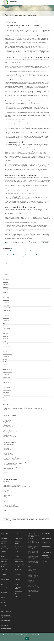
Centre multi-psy (45, 555)
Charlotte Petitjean (6, 377)
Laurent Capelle (6, 287)
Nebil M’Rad (5, 364)
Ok (27, 638)
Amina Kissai (5, 338)
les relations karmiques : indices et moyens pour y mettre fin (18, 250)
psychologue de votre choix (8, 520)
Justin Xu (4, 400)
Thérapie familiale (4, 625)
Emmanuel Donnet (6, 310)
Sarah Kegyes (5, 336)
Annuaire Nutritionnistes (46, 552)
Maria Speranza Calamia (5, 548)
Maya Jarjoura (5, 333)
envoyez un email (24, 519)
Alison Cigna (5, 292)
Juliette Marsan (6, 356)
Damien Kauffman (4, 602)
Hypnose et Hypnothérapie (6, 628)
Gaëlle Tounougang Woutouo (18, 588)
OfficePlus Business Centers (47, 535)
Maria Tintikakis (6, 392)
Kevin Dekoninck (6, 305)
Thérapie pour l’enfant (5, 615)
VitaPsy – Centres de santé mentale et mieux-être (47, 545)
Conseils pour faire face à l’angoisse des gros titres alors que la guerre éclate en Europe (24, 254)
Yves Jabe (5, 331)
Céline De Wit (3, 574)
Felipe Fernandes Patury (5, 584)
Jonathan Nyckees (6, 374)
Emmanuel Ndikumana (7, 369)
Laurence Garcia (6, 320)
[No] (52, 637)
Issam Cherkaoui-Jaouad (7, 289)
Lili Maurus (5, 359)
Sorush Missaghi (6, 361)
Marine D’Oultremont (7, 313)
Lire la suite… (5, 409)
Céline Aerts (5, 274)
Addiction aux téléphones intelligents (13, 258)
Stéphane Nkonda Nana (7, 372)
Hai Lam (4, 341)
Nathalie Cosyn (6, 297)
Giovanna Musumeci (7, 366)
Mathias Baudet (6, 277)
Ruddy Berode (6, 279)
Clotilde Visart (5, 397)
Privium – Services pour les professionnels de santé (47, 549)
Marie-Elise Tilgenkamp (7, 390)
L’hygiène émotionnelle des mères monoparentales (16, 263)
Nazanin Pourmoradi (7, 379)
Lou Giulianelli (5, 323)
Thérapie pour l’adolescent (6, 617)
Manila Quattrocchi (6, 382)
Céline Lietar (5, 348)
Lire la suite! (30, 566)
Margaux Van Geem (7, 395)
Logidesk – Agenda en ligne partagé (47, 539)
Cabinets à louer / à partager (45, 558)
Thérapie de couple (5, 623)
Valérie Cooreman (6, 295)
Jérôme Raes (5, 384)
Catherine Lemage (6, 346)
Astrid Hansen (6, 325)
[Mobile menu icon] (50, 2)
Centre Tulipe (44, 561)
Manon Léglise (6, 343)
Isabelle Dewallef (6, 307)
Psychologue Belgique (46, 542)
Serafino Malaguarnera (7, 354)
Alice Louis (5, 351)
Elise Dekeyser (6, 302)
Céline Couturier (6, 300)
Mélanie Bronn (6, 284)
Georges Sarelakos (6, 387)
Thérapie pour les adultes (6, 620)
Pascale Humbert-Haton (7, 328)
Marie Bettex (5, 282)
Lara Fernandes (6, 315)
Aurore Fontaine (6, 318)
